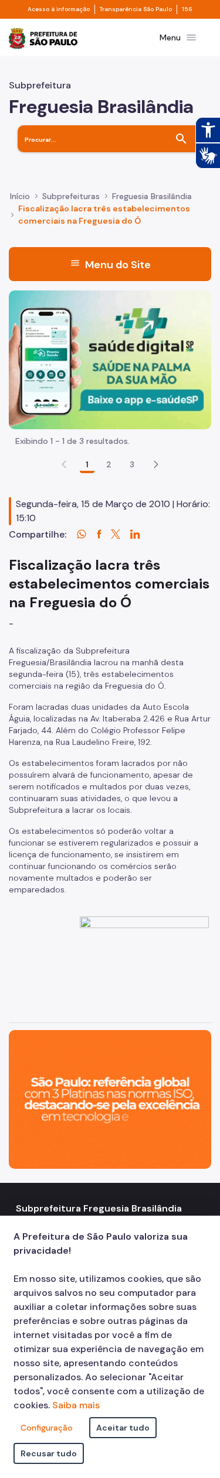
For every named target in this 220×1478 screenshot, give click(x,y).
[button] (156, 464)
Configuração (47, 1427)
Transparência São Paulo (136, 9)
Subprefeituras (71, 196)
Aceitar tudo (123, 1427)
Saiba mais (76, 1405)
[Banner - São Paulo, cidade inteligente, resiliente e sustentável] (110, 1098)
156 (187, 9)
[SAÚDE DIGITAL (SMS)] (110, 359)
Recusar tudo (49, 1453)
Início (20, 196)
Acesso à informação (59, 9)
